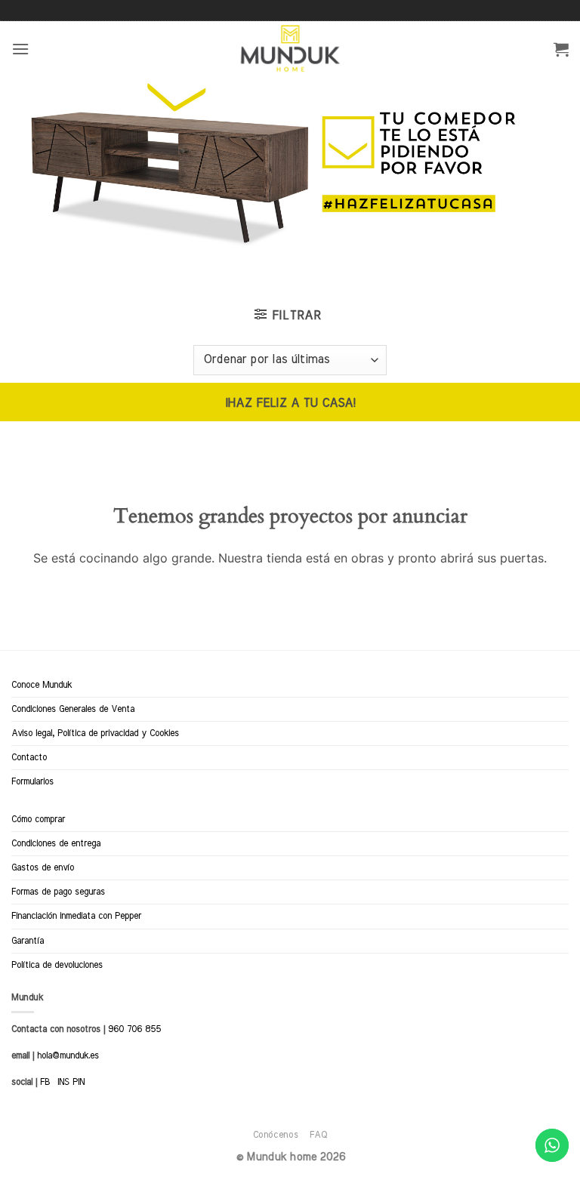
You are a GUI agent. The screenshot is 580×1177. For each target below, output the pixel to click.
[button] (20, 48)
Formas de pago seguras (58, 891)
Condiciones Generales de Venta (72, 708)
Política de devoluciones (57, 964)
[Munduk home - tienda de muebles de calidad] (290, 49)
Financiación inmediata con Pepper (76, 915)
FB (45, 1081)
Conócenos (276, 1134)
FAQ (319, 1134)
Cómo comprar (38, 819)
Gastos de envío (42, 867)
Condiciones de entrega (55, 843)
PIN (78, 1081)
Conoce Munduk (41, 684)
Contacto (29, 757)
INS (63, 1081)
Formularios (32, 781)
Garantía (27, 940)
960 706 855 (134, 1029)
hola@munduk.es (66, 1055)
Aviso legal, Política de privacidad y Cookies (95, 733)
